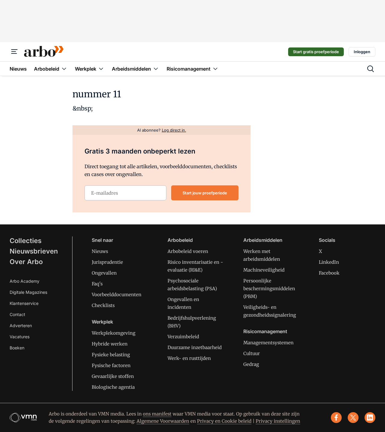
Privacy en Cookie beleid (224, 421)
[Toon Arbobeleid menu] (64, 69)
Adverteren (21, 325)
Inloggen (362, 51)
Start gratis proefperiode (316, 51)
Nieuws (100, 251)
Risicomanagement (265, 331)
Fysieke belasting (111, 354)
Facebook (329, 273)
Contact (17, 314)
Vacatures (19, 336)
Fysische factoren (111, 365)
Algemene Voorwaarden (163, 421)
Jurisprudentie (107, 262)
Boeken (17, 347)
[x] (353, 417)
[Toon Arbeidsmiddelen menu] (155, 69)
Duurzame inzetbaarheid (195, 347)
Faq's (97, 284)
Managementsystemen (268, 342)
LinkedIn (329, 262)
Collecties (26, 241)
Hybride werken (110, 344)
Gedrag (251, 364)
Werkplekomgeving (113, 333)
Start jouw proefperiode (205, 192)
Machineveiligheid (264, 270)
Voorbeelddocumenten (116, 294)
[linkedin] (370, 417)
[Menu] (14, 52)
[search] (370, 68)
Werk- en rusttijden (189, 358)
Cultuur (251, 353)
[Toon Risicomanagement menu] (215, 69)
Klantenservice (24, 303)
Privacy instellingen (278, 421)
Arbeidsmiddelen (262, 240)
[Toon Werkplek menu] (101, 69)
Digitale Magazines (28, 292)
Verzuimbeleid (183, 336)
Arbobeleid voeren (188, 251)
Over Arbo (26, 262)
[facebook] (336, 417)
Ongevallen (104, 273)
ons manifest (157, 414)
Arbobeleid (180, 240)
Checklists (103, 305)
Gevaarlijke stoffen (113, 376)
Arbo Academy (24, 281)
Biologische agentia (113, 387)
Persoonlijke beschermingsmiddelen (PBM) (269, 288)
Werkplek (102, 322)
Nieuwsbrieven (34, 251)
